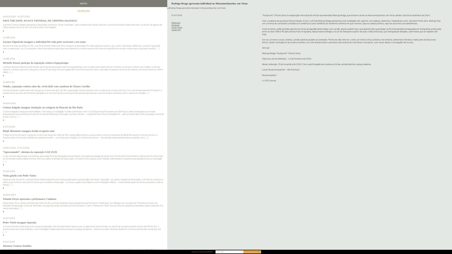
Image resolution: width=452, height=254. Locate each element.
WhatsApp (176, 23)
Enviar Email (177, 28)
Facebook (176, 25)
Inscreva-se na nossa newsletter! (202, 252)
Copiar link (176, 30)
